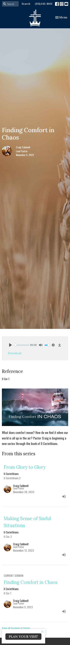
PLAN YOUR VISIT (23, 636)
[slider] (21, 345)
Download (14, 353)
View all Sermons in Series (16, 628)
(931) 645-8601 (43, 3)
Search (26, 3)
